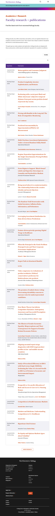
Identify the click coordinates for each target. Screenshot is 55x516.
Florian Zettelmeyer (38, 135)
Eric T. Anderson (22, 120)
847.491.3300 (8, 471)
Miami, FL (30, 470)
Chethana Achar (22, 180)
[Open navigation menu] (48, 2)
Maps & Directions (9, 478)
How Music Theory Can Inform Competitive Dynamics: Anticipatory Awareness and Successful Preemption (31, 309)
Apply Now (8, 490)
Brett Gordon (21, 135)
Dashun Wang (30, 428)
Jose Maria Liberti (22, 89)
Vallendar (30, 482)
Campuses (30, 465)
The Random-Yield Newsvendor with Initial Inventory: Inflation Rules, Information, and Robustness (31, 204)
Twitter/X (30, 500)
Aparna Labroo (22, 77)
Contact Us (8, 476)
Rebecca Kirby (21, 358)
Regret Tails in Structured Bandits (30, 261)
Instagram (7, 504)
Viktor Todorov (22, 442)
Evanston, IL (31, 468)
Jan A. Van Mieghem (32, 211)
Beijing (30, 477)
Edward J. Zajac (22, 256)
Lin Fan (20, 266)
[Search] (47, 60)
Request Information (10, 493)
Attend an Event (9, 495)
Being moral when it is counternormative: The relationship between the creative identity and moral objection (32, 187)
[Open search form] (43, 2)
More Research (27, 449)
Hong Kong (31, 479)
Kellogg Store (8, 480)
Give (30, 493)
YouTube (30, 502)
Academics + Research (16, 16)
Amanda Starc (21, 406)
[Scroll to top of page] (53, 509)
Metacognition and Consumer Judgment (32, 70)
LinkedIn (7, 500)
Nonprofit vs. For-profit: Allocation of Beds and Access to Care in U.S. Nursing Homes (32, 387)
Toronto (30, 480)
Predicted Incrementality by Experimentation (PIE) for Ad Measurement (28, 128)
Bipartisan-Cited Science (27, 424)
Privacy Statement (21, 512)
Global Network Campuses (33, 475)
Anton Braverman (30, 149)
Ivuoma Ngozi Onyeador (24, 106)
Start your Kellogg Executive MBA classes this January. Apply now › (18, 5)
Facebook (7, 502)
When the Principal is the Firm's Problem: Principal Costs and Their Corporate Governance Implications (32, 247)
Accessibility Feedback (30, 512)
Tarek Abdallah (22, 149)
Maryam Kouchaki (31, 197)
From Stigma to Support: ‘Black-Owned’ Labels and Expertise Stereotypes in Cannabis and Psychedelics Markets (32, 171)
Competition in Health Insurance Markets (33, 402)
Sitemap (36, 512)
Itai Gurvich (28, 239)
